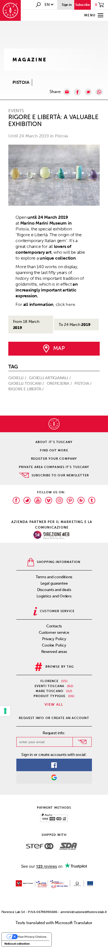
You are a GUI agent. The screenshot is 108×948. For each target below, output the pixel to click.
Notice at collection (17, 943)
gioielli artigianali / (50, 378)
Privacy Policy (54, 639)
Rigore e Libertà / (26, 389)
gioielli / (17, 378)
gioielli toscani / (26, 383)
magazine (29, 60)
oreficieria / (60, 383)
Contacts (54, 626)
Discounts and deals (54, 589)
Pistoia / (83, 383)
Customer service (54, 632)
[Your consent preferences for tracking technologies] (5, 711)
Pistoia (22, 229)
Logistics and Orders (54, 596)
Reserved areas (54, 651)
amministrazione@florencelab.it (83, 912)
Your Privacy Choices (32, 936)
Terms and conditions (54, 577)
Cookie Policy (54, 645)
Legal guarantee (54, 583)
